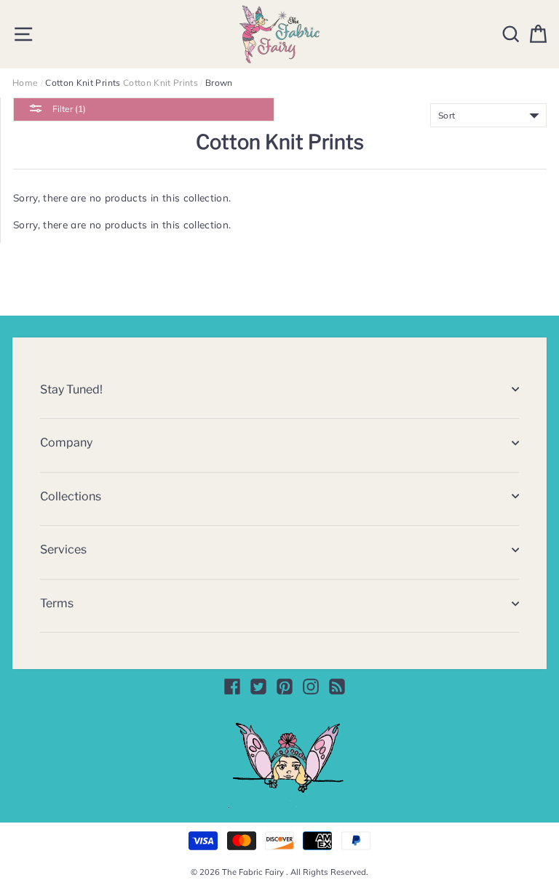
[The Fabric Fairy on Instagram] (310, 686)
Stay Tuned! (71, 389)
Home (25, 82)
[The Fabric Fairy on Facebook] (232, 686)
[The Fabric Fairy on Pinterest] (284, 686)
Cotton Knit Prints (160, 82)
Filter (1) (68, 108)
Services (63, 549)
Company (66, 442)
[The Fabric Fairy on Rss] (337, 686)
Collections (70, 496)
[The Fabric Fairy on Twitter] (258, 686)
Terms (57, 603)
